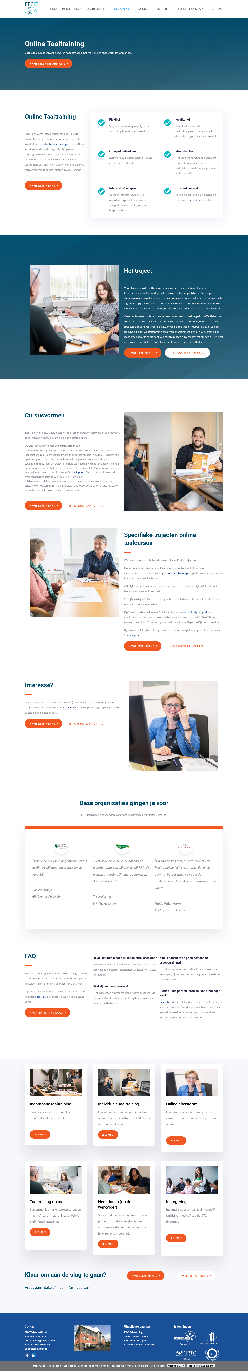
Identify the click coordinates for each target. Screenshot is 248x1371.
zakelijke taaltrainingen (56, 144)
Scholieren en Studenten (139, 1344)
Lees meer (40, 1134)
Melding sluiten (176, 1365)
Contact (217, 9)
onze (187, 612)
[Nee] (243, 1366)
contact (29, 707)
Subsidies (143, 9)
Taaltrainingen (96, 9)
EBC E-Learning (133, 1332)
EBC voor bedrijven (135, 1340)
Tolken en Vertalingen (137, 1336)
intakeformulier (68, 707)
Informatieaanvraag (185, 352)
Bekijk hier (166, 1001)
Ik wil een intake (41, 185)
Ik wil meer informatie (46, 63)
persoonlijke (196, 199)
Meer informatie (195, 1275)
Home (54, 9)
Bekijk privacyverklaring (200, 1365)
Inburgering (70, 9)
